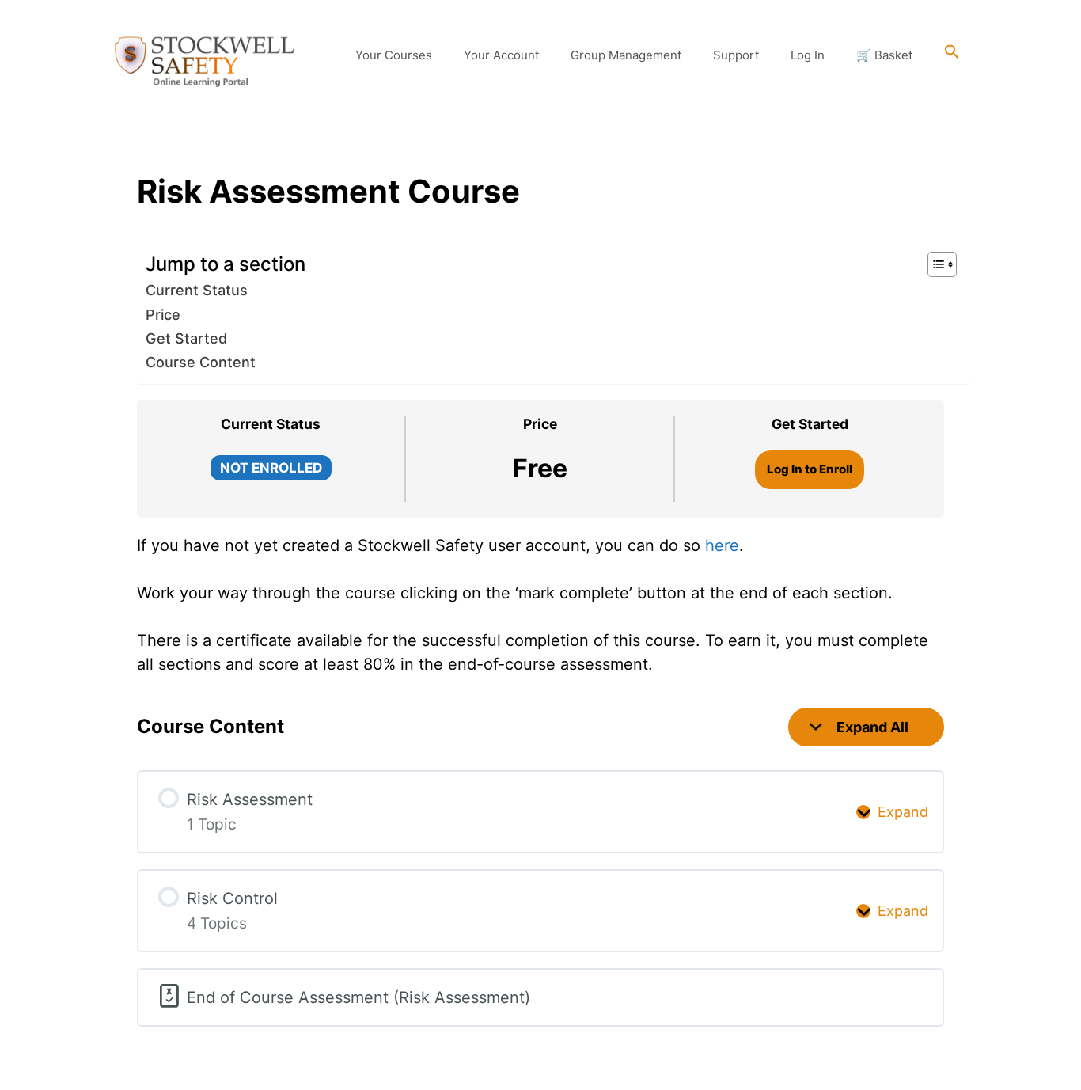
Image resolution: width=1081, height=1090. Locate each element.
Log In (808, 55)
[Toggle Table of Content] (934, 264)
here (722, 545)
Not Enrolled (271, 468)
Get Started (186, 338)
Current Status (197, 290)
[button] (952, 55)
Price (163, 314)
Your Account (501, 55)
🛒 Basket (884, 55)
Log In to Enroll (809, 469)
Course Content (201, 362)
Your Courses (393, 55)
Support (736, 55)
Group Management (626, 55)
